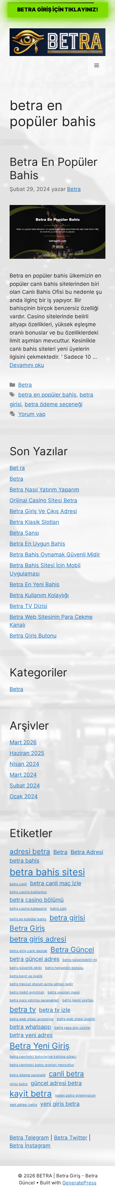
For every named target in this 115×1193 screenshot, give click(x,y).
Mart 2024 (23, 775)
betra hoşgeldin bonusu (64, 968)
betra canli (18, 884)
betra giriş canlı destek (28, 951)
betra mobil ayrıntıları (27, 992)
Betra (25, 385)
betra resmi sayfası (78, 1000)
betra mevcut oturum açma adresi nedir (41, 984)
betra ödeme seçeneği (53, 404)
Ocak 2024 (24, 796)
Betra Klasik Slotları (34, 522)
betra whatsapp (30, 1026)
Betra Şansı (24, 533)
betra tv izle (54, 1009)
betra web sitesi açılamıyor (32, 1019)
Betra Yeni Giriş (40, 1046)
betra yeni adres (31, 1035)
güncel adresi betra (56, 1083)
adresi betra (30, 851)
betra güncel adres (34, 959)
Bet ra (17, 468)
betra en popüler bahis (47, 395)
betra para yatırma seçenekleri (34, 1000)
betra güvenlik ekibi (26, 968)
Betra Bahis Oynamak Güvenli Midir (55, 554)
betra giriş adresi (38, 939)
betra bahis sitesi (47, 872)
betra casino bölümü (37, 899)
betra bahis (24, 860)
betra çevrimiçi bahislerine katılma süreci (43, 1057)
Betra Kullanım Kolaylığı (39, 595)
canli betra (66, 1073)
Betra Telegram (29, 1137)
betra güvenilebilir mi (80, 960)
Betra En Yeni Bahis (34, 584)
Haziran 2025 (27, 753)
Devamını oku (27, 365)
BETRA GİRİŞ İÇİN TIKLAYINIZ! (57, 9)
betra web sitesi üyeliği (76, 1019)
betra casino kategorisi (28, 909)
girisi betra (18, 1084)
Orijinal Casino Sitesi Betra (43, 500)
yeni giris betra (60, 1103)
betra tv (23, 1009)
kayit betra (31, 1093)
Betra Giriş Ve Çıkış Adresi (43, 511)
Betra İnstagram (30, 1145)
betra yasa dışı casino (72, 1028)
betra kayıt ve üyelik (26, 976)
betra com (58, 909)
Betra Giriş (27, 928)
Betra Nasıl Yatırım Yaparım (44, 489)
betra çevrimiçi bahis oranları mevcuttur (42, 1065)
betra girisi (67, 917)
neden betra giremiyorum (75, 1095)
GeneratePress (79, 1183)
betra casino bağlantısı (28, 892)
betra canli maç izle (55, 883)
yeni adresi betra (23, 1105)
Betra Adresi (87, 852)
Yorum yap (31, 414)
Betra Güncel (72, 949)
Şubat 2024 (25, 785)
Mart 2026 (23, 742)
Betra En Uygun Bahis (37, 543)
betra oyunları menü (64, 992)
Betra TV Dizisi (28, 606)
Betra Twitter (70, 1137)
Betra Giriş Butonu (33, 635)
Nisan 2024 (24, 764)
